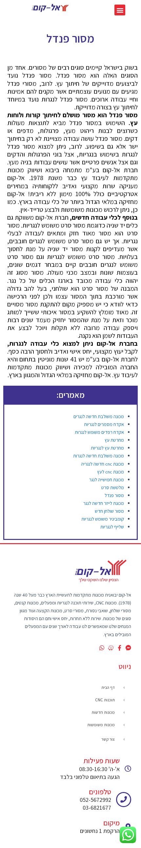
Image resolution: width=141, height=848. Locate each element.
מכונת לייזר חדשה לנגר (103, 503)
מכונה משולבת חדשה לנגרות (98, 455)
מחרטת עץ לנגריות (107, 448)
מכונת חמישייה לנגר (106, 479)
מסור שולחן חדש (109, 511)
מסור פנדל (114, 495)
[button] (119, 10)
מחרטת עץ (114, 440)
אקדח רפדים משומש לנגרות (99, 432)
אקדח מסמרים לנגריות (104, 424)
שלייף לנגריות (112, 527)
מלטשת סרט (112, 487)
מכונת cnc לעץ (110, 472)
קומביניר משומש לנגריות (102, 519)
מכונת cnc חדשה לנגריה (102, 464)
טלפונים (100, 791)
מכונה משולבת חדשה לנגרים (98, 416)
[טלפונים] (123, 799)
